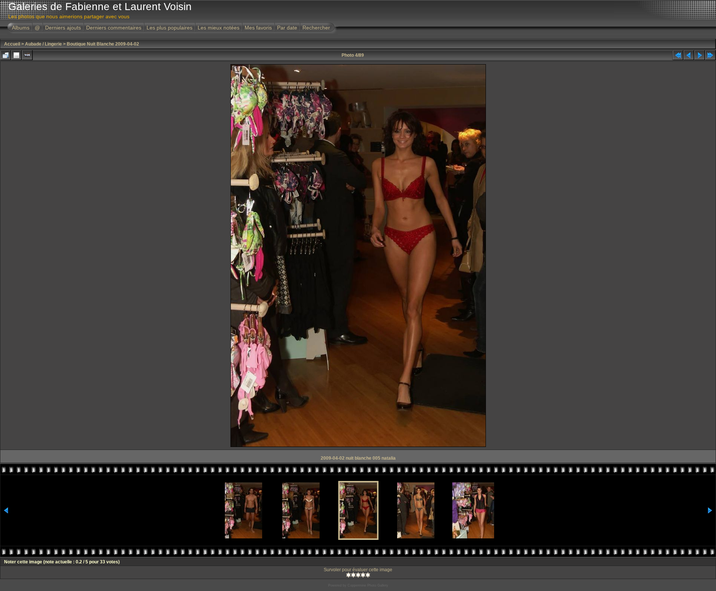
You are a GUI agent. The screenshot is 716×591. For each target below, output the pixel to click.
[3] (358, 575)
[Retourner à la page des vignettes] (5, 55)
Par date (287, 28)
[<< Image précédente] (689, 55)
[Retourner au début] (678, 55)
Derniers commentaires (113, 28)
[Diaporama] (27, 55)
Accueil (12, 44)
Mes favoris (258, 28)
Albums (20, 28)
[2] (353, 575)
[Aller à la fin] (710, 55)
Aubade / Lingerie (43, 44)
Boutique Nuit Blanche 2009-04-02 (103, 44)
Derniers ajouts (63, 28)
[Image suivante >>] (699, 55)
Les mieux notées (218, 28)
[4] (363, 575)
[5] (367, 575)
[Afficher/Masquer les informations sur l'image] (16, 55)
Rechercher (316, 28)
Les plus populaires (169, 28)
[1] (348, 575)
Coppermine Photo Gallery (368, 585)
